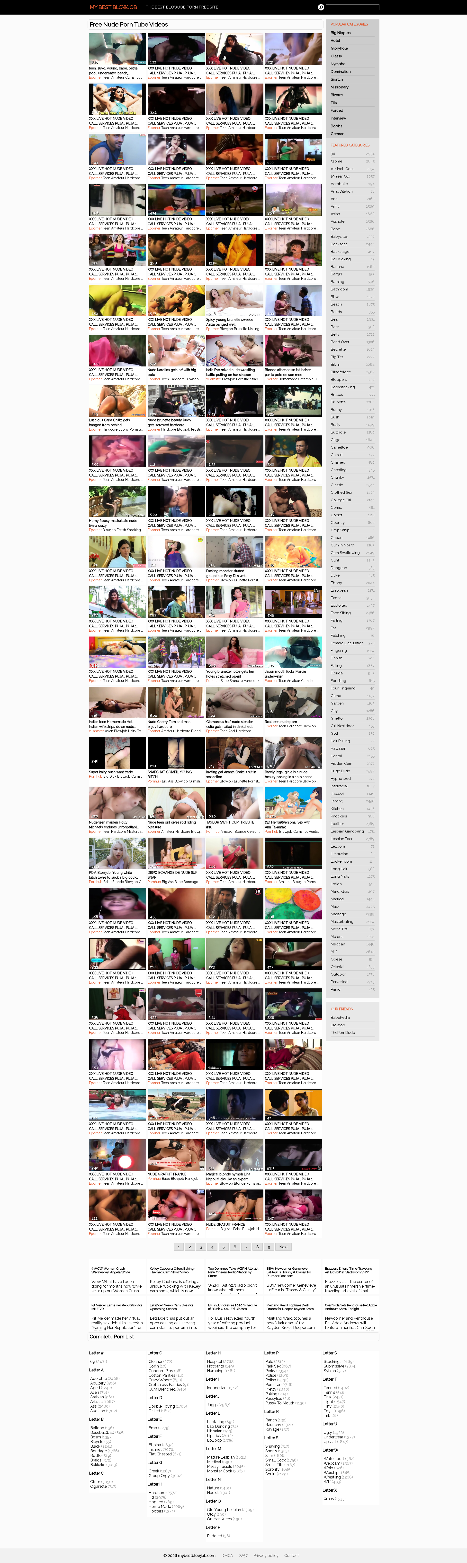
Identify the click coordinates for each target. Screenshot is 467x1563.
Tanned (330, 1387)
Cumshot (132, 77)
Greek (154, 1471)
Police (270, 1375)
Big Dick (109, 776)
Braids (95, 1460)
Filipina (155, 1445)
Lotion (353, 884)
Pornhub (213, 681)
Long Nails (353, 876)
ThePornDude (343, 1032)
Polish (270, 1380)
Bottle (95, 1455)
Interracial (353, 786)
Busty (353, 425)
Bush (353, 417)
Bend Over (353, 342)
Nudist (213, 1492)
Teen (106, 77)
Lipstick (214, 1435)
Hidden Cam (353, 763)
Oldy (211, 1514)
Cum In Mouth (353, 545)
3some (353, 161)
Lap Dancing (218, 1426)
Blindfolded (353, 372)
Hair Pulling (353, 741)
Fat (353, 628)
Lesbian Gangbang (353, 831)
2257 (243, 1555)
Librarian (214, 1431)
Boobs (336, 126)
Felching (353, 635)
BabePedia (340, 1017)
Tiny (328, 1406)
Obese (353, 959)
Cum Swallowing (353, 553)
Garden (353, 703)
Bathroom (353, 289)
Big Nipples (340, 33)
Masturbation (137, 831)
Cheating (353, 470)
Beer (353, 327)
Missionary (340, 87)
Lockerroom (353, 861)
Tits (334, 103)
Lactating (215, 1421)
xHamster (213, 379)
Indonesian (216, 1387)
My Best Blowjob (113, 7)
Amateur (117, 77)
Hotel (335, 40)
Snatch (337, 79)
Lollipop (214, 1440)
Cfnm (95, 1481)
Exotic (353, 598)
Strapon (256, 379)
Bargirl (353, 274)
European (353, 590)
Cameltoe (353, 447)
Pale (269, 1361)
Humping (215, 1370)
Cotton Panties (162, 1375)
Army (353, 206)
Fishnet (155, 1449)
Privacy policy (265, 1555)
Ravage (272, 1429)
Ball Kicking (353, 259)
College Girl (353, 500)
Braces (353, 394)
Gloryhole (339, 48)
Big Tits (353, 357)
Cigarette (98, 1486)
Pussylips (273, 1398)
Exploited (353, 605)
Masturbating (353, 921)
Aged (95, 1387)
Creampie (306, 379)
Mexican (353, 944)
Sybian (330, 1370)
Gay (353, 711)
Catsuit (353, 455)
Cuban (353, 537)
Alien (94, 1392)
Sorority (272, 1469)
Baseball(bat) (102, 1432)
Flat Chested (160, 1454)
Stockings (332, 1361)
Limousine (353, 854)
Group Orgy (159, 1475)
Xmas (329, 1498)
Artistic (96, 1401)
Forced (337, 110)
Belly (353, 334)
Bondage (191, 882)
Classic (353, 485)
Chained (353, 462)
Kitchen (353, 809)
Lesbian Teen (353, 839)
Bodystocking (353, 387)
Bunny (353, 410)
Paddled (214, 1536)
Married (353, 899)
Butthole (353, 432)
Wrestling (332, 1477)
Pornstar (242, 379)
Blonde (197, 731)
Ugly (328, 1432)
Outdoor (353, 974)
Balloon (97, 1428)
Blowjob (338, 1025)
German (337, 134)
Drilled (154, 1411)
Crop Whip (353, 530)
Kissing (253, 329)
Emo (153, 1428)
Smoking (134, 530)
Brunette (353, 402)
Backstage (353, 251)
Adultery (98, 1383)
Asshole (353, 221)
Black (95, 1446)
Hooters (156, 1511)
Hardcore (191, 77)
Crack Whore (160, 1380)
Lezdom (353, 846)
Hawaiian (353, 748)
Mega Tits (353, 929)
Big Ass (168, 781)
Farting (353, 620)
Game (353, 696)
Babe (353, 229)
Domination (341, 71)
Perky (270, 1370)
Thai (328, 1397)
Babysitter (353, 236)
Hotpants (215, 1366)
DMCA (227, 1555)
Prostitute (198, 429)
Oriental (353, 967)
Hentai (353, 756)
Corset (353, 515)
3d (353, 154)
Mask (353, 906)
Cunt (353, 560)
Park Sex (273, 1366)
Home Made (160, 1506)
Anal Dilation (353, 191)
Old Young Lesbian (224, 1509)
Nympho (338, 64)
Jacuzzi (353, 793)
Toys (328, 1411)
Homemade (287, 379)
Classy (336, 56)
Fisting (353, 665)
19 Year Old (353, 176)
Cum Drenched (162, 1389)
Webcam (332, 1463)
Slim (269, 1455)
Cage (353, 440)
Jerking (353, 801)
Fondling (353, 681)
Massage (353, 914)
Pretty (270, 1389)
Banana (353, 266)
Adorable (98, 1378)
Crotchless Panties (165, 1384)
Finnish (353, 658)
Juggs (212, 1404)
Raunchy (273, 1424)
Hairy (132, 731)
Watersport (334, 1458)
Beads (353, 312)
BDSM (319, 379)
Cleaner (155, 1361)
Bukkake (97, 1464)
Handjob (191, 1179)
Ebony (353, 583)
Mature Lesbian (221, 1457)
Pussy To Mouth (279, 1403)
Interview (338, 118)
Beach (353, 304)
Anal (353, 199)
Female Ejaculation (353, 643)
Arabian (97, 1397)
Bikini (353, 364)
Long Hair (353, 869)
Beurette (353, 349)
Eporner (95, 77)
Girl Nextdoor (353, 726)
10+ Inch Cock (353, 169)
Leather (353, 824)
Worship (331, 1472)
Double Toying (162, 1406)
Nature (213, 1488)
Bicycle (96, 1441)
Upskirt (330, 1441)
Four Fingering (353, 688)
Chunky (353, 477)
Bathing (353, 282)
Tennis (329, 1392)
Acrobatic (353, 184)
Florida (353, 673)
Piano (353, 989)
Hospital (214, 1361)
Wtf (327, 1481)
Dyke (353, 575)
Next (283, 1247)
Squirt (270, 1474)
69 (92, 1361)
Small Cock (275, 1460)
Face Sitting (353, 613)
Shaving (272, 1446)
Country (353, 522)
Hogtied (156, 1502)
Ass (93, 1406)
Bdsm (95, 1437)
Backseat (353, 244)
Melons (353, 936)
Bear (353, 319)
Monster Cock (219, 1471)
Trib (327, 1415)
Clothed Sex (353, 492)
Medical (214, 1462)
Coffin (154, 1366)
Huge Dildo (353, 771)
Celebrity (254, 831)
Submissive (334, 1366)
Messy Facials (219, 1466)
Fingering (353, 650)
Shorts (271, 1451)
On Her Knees (219, 1519)
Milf (353, 952)
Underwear (333, 1437)
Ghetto (353, 718)
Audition (97, 1411)
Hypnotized (353, 778)
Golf (353, 733)
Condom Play (161, 1370)
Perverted (353, 982)
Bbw (353, 297)
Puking (271, 1394)
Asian (353, 214)
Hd (151, 1497)
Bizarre (337, 95)
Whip (328, 1468)
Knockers (353, 816)
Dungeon (353, 568)
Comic (353, 507)
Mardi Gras (353, 891)
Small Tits (274, 1464)
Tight (328, 1401)
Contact (291, 1555)
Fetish (121, 530)
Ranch (271, 1420)
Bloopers (353, 379)
